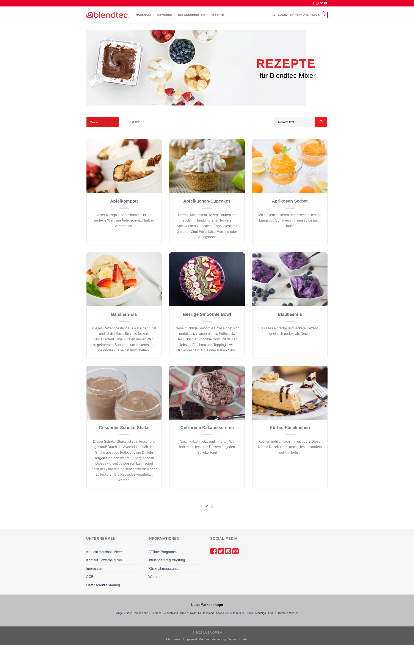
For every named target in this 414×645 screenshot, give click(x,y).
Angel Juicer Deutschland (132, 613)
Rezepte (217, 14)
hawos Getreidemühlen (230, 613)
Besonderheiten (191, 14)
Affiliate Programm (162, 552)
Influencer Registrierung (166, 560)
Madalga (260, 613)
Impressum (94, 568)
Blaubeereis (290, 314)
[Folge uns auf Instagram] (235, 551)
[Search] (273, 14)
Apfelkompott (124, 201)
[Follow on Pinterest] (325, 3)
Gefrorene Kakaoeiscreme (207, 427)
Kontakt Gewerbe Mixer (104, 560)
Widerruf (154, 577)
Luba (250, 613)
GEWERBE (164, 14)
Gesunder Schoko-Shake (124, 427)
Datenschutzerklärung (103, 585)
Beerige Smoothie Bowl (207, 314)
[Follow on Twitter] (321, 3)
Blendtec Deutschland (164, 613)
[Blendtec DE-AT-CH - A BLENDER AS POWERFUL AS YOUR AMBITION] (107, 15)
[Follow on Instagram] (317, 3)
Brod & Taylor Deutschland (197, 613)
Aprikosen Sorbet (290, 201)
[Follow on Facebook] (313, 3)
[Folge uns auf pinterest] (228, 551)
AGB (90, 577)
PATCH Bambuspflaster (283, 613)
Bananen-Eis (124, 314)
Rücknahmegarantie (163, 568)
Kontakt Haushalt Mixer (104, 552)
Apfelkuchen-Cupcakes (207, 201)
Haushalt (143, 14)
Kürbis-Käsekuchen (290, 427)
